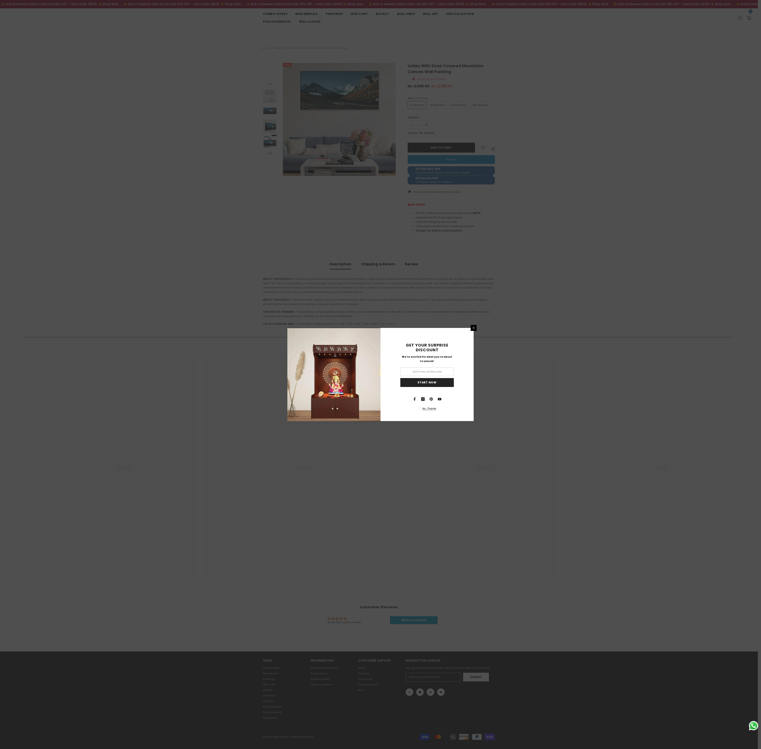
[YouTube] (439, 399)
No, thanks (429, 408)
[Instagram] (423, 399)
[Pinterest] (431, 399)
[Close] (474, 328)
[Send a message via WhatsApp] (753, 725)
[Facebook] (414, 399)
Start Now (427, 382)
